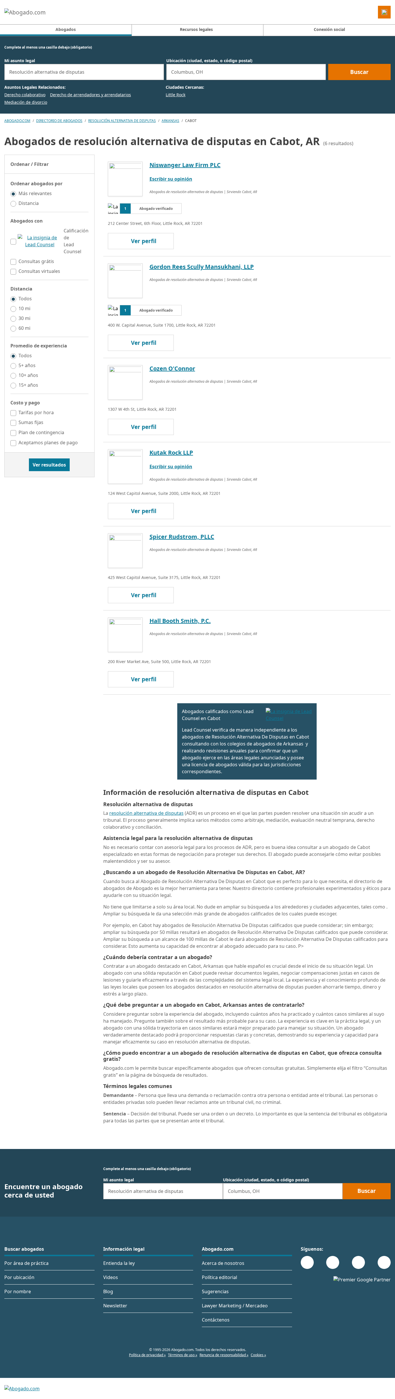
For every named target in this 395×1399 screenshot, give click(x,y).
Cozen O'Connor (172, 368)
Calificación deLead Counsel (76, 241)
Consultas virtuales (39, 271)
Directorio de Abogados (59, 120)
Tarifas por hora (36, 412)
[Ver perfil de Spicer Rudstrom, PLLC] (125, 550)
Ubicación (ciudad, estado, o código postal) (209, 60)
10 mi (24, 308)
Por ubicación (19, 1277)
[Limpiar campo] (157, 72)
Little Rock (175, 94)
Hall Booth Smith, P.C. (180, 621)
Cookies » (258, 1354)
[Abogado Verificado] (289, 715)
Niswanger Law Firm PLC (185, 165)
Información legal (124, 1249)
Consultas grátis (36, 261)
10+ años (28, 375)
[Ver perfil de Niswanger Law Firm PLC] (125, 178)
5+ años (27, 365)
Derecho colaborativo (24, 94)
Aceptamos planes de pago (48, 442)
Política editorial (219, 1277)
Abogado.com (17, 120)
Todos (25, 298)
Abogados (93, 29)
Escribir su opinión (170, 179)
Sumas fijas (31, 422)
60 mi (24, 328)
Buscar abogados (24, 1249)
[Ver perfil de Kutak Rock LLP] (125, 466)
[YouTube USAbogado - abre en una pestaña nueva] (384, 1262)
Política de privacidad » (147, 1354)
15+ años (28, 385)
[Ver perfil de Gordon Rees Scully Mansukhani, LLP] (125, 280)
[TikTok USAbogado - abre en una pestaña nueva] (358, 1262)
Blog (108, 1291)
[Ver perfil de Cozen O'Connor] (125, 382)
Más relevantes (35, 193)
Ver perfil (143, 241)
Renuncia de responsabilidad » (224, 1354)
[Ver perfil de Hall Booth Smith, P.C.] (125, 634)
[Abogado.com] (25, 12)
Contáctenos (216, 1320)
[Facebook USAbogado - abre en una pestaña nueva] (307, 1262)
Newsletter (115, 1305)
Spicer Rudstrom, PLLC (181, 537)
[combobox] (84, 72)
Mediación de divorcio (25, 102)
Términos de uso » (182, 1354)
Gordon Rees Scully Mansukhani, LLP (201, 267)
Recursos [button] (196, 29)
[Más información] (39, 241)
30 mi (24, 318)
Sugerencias (215, 1291)
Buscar (359, 72)
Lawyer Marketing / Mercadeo (235, 1305)
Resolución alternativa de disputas (122, 120)
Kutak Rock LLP (171, 452)
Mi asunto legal (19, 60)
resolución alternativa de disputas (146, 813)
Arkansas (170, 120)
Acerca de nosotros (223, 1263)
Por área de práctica (26, 1263)
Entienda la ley (119, 1263)
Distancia (29, 203)
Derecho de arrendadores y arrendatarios (90, 94)
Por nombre (17, 1291)
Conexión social (329, 29)
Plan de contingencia (41, 432)
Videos (110, 1277)
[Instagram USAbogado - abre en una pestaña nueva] (332, 1262)
